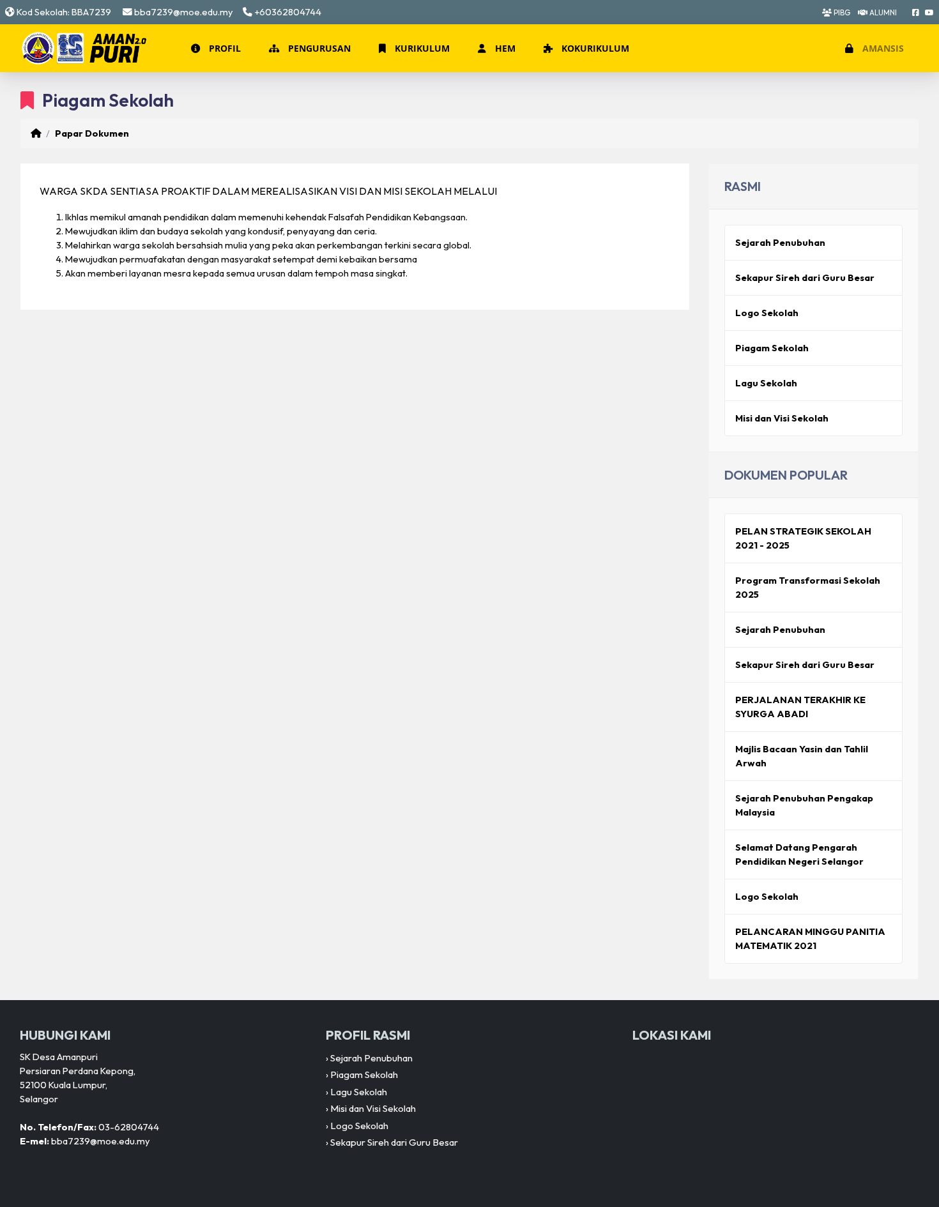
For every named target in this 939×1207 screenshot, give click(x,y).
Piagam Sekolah (772, 348)
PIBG (841, 12)
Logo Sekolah (766, 313)
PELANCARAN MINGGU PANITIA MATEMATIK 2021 (810, 938)
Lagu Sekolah (766, 383)
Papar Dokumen (92, 133)
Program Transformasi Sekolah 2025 (807, 587)
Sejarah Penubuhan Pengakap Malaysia (804, 805)
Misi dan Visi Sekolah (781, 418)
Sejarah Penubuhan (780, 242)
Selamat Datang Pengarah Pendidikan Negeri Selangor (799, 854)
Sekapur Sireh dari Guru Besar (804, 277)
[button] (214, 48)
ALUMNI (882, 12)
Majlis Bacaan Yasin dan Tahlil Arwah (801, 756)
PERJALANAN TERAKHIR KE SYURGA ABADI (800, 707)
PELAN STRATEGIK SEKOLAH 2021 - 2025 (803, 538)
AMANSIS (882, 48)
